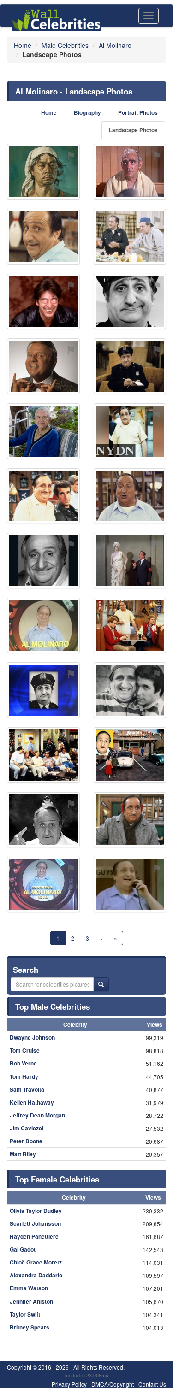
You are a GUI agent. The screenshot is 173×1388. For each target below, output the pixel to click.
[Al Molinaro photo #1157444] (43, 820)
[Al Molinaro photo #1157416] (43, 496)
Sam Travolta (27, 1089)
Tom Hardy (24, 1076)
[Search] (101, 984)
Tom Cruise (25, 1050)
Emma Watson (29, 1288)
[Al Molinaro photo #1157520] (130, 431)
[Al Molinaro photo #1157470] (130, 690)
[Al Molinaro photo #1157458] (130, 625)
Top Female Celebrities (57, 1179)
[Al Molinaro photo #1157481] (43, 884)
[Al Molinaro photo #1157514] (130, 755)
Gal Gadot (23, 1249)
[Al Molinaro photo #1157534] (43, 366)
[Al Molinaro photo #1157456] (130, 172)
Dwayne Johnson (32, 1037)
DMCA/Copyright (112, 1384)
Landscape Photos (133, 130)
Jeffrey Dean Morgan (37, 1115)
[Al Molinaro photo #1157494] (43, 755)
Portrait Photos (138, 113)
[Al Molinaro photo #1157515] (43, 172)
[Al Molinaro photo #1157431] (130, 366)
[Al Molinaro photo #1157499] (43, 301)
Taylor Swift (25, 1314)
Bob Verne (23, 1063)
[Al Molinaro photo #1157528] (43, 431)
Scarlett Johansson (35, 1223)
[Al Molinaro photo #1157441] (130, 496)
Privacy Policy (69, 1384)
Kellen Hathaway (32, 1102)
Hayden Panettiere (34, 1236)
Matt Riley (23, 1154)
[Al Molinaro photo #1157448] (43, 560)
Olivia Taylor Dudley (36, 1210)
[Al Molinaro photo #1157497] (130, 884)
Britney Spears (29, 1327)
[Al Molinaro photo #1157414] (130, 301)
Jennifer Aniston (31, 1301)
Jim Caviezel (26, 1128)
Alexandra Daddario (36, 1275)
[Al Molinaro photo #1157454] (43, 625)
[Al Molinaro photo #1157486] (130, 237)
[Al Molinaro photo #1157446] (130, 820)
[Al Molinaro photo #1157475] (130, 560)
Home (49, 113)
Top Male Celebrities (52, 1006)
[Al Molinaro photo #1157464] (43, 237)
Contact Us (152, 1384)
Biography (87, 113)
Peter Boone (26, 1141)
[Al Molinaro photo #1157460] (43, 690)
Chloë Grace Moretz (36, 1262)
